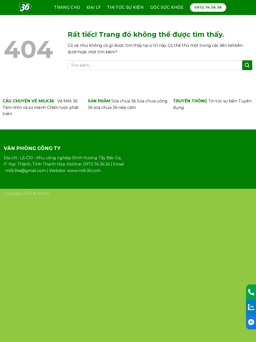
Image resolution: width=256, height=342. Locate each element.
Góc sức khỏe (167, 7)
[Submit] (247, 65)
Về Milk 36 (67, 101)
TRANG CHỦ (67, 7)
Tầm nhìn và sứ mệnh (24, 107)
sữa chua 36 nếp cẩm (115, 107)
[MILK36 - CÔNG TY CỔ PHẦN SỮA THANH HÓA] (27, 7)
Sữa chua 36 (123, 101)
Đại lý (93, 7)
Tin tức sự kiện (125, 7)
